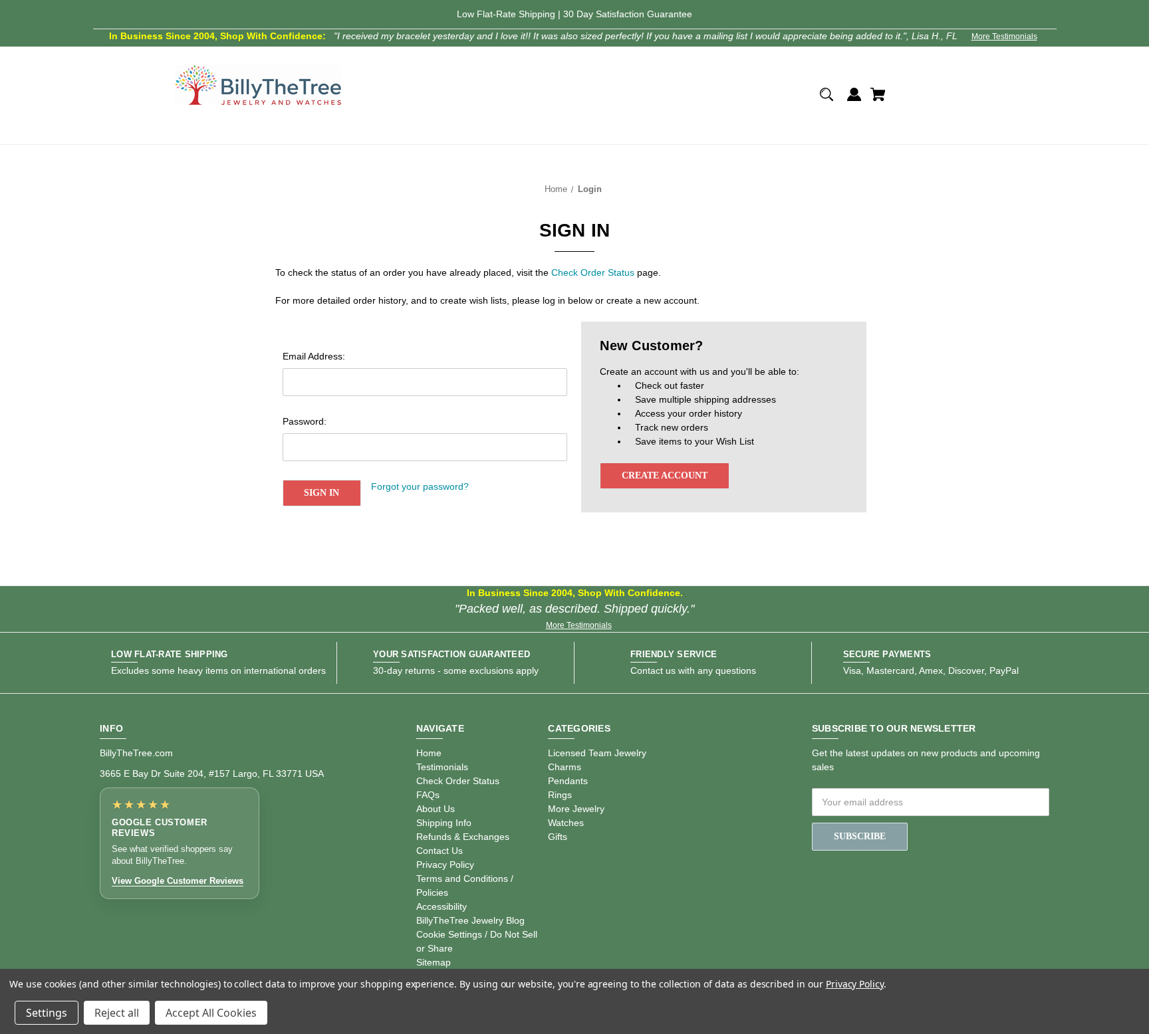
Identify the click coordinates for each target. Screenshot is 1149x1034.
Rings (560, 794)
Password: (304, 421)
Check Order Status (592, 272)
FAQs (428, 794)
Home (429, 753)
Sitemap (433, 962)
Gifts (557, 836)
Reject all (116, 1012)
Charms (564, 767)
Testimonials (442, 767)
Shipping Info (443, 822)
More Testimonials (1004, 36)
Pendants (568, 781)
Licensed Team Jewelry (597, 753)
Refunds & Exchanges (462, 836)
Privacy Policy (445, 864)
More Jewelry (576, 808)
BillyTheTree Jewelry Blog (470, 920)
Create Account (664, 475)
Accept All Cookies (211, 1012)
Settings (46, 1012)
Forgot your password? (420, 486)
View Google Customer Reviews (177, 881)
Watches (566, 822)
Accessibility (441, 906)
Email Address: (314, 356)
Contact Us (439, 850)
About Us (435, 808)
